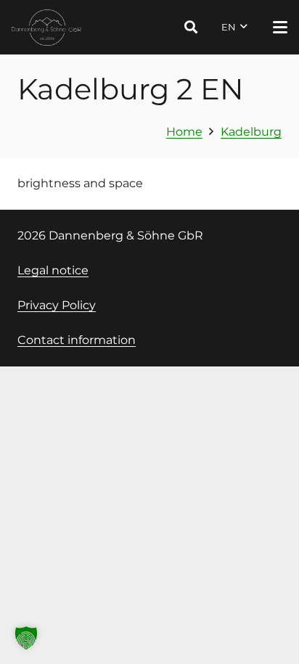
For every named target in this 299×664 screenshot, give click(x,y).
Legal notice (53, 270)
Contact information (76, 340)
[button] (190, 27)
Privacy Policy (56, 305)
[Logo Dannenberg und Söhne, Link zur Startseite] (47, 27)
